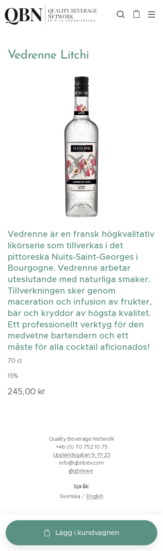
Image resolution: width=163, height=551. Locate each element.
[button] (120, 14)
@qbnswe (81, 470)
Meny (151, 14)
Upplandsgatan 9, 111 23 (81, 454)
